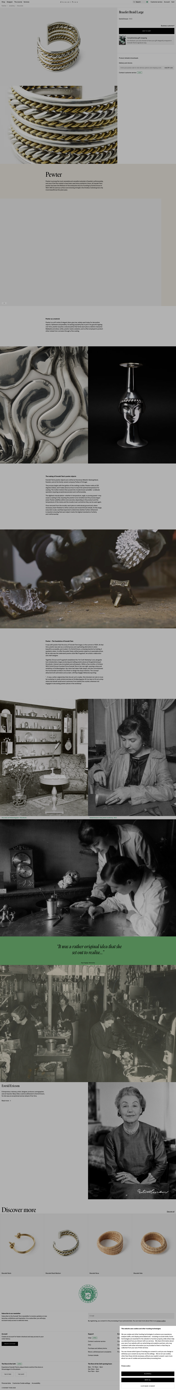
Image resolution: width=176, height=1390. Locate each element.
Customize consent (148, 1386)
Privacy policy (125, 1366)
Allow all (148, 1374)
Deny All (148, 1380)
